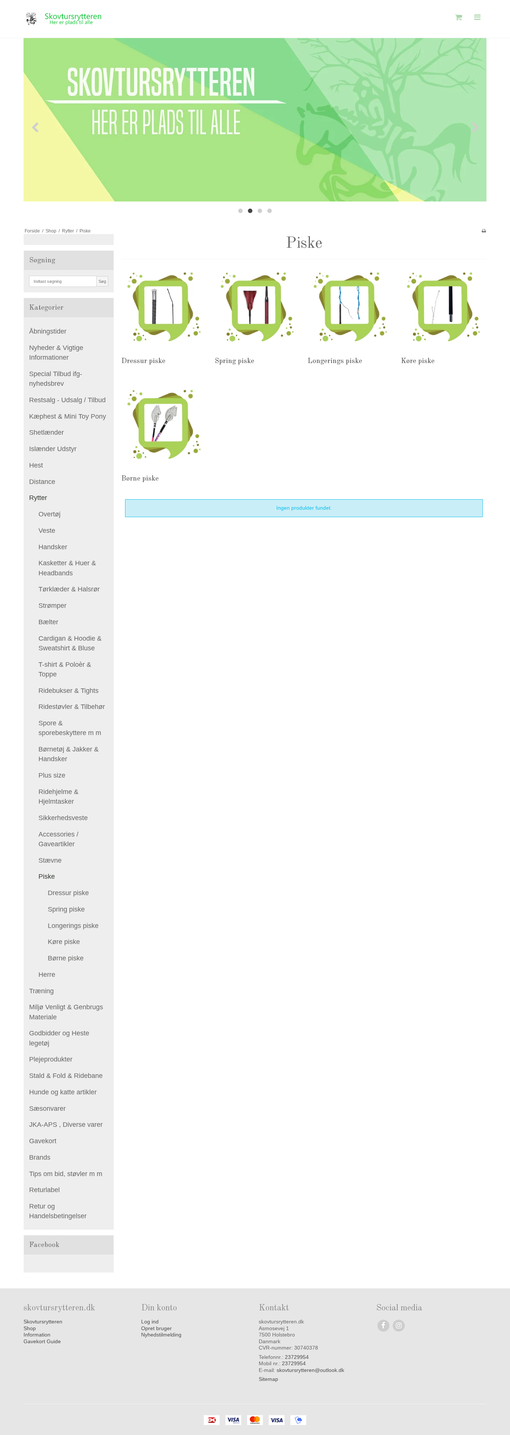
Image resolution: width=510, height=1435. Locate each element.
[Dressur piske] (164, 307)
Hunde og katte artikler (63, 1092)
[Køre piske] (443, 307)
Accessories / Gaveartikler (58, 839)
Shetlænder (46, 432)
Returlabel (44, 1190)
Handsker (52, 547)
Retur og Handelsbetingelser (58, 1211)
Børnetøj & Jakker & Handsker (68, 754)
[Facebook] (383, 1325)
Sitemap (268, 1379)
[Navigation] (477, 17)
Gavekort (42, 1141)
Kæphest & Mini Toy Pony (67, 416)
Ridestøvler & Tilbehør (71, 706)
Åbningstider (47, 331)
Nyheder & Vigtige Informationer (56, 352)
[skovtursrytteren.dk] (137, 19)
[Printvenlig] (483, 231)
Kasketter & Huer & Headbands (67, 567)
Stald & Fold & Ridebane (66, 1075)
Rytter (38, 497)
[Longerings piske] (350, 307)
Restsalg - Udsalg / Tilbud (67, 400)
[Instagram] (398, 1325)
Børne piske (66, 958)
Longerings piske (73, 925)
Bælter (48, 622)
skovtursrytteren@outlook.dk (310, 1370)
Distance (42, 481)
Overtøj (49, 514)
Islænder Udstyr (53, 449)
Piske (46, 876)
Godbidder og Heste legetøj (59, 1038)
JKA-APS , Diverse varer (66, 1124)
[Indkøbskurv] (457, 17)
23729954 (297, 1357)
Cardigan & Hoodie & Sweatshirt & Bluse (70, 643)
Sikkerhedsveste (63, 818)
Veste (46, 530)
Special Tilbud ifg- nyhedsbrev (55, 378)
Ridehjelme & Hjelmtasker (58, 796)
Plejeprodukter (50, 1059)
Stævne (50, 860)
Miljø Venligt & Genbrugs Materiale (66, 1011)
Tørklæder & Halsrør (69, 589)
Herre (46, 974)
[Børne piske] (164, 424)
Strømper (52, 605)
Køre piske (64, 941)
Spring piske (66, 909)
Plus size (51, 775)
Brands (39, 1157)
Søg (102, 281)
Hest (36, 465)
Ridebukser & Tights (68, 690)
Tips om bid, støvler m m (65, 1174)
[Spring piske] (257, 307)
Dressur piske (68, 893)
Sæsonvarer (47, 1108)
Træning (41, 991)
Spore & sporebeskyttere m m (69, 728)
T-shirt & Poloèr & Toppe (64, 669)
